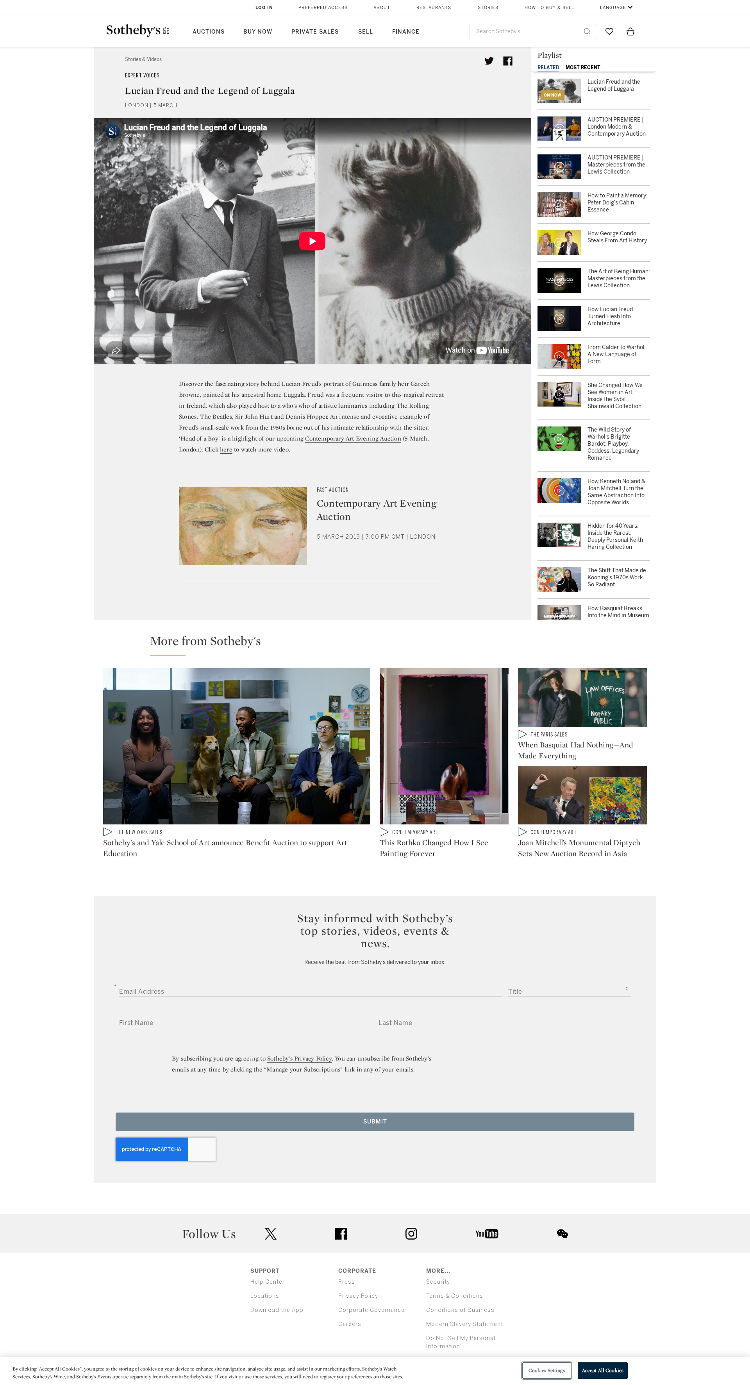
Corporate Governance (371, 1310)
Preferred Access (323, 7)
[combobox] (532, 31)
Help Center (267, 1282)
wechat (562, 1233)
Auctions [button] (209, 32)
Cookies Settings (547, 1370)
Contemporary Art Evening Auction (353, 438)
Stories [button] (488, 7)
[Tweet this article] (489, 61)
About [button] (381, 7)
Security (438, 1282)
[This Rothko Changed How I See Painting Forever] (444, 748)
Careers (349, 1324)
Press (346, 1282)
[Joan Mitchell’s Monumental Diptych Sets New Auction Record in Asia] (582, 797)
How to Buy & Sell (549, 7)
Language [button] (613, 7)
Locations (264, 1296)
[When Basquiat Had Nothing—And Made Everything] (582, 699)
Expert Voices (142, 75)
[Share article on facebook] (507, 61)
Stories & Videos (143, 59)
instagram (411, 1234)
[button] (379, 644)
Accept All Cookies (602, 1370)
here (226, 449)
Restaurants (433, 7)
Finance (406, 32)
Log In (264, 7)
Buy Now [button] (257, 32)
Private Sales (315, 32)
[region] (375, 1371)
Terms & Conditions (454, 1296)
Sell (365, 32)
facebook (341, 1234)
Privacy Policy (358, 1296)
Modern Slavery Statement (464, 1324)
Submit (375, 1121)
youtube (487, 1233)
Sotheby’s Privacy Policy (299, 1058)
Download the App (277, 1310)
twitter (271, 1234)
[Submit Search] (587, 31)
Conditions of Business (460, 1310)
